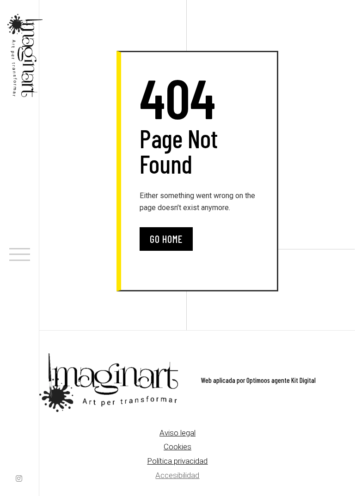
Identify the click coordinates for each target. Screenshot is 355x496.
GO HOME (166, 239)
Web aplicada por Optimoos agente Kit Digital (258, 380)
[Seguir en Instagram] (18, 479)
